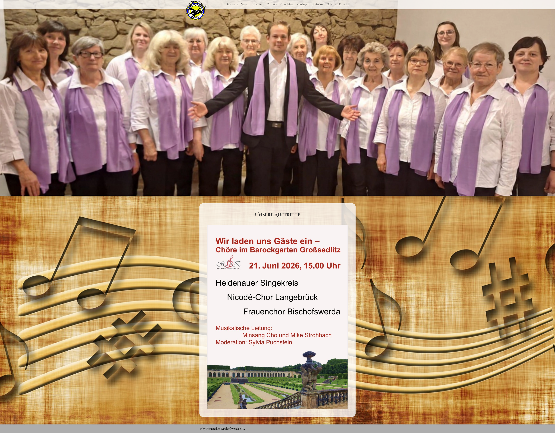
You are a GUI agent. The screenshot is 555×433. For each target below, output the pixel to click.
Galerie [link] (331, 4)
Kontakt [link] (344, 4)
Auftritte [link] (317, 4)
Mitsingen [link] (303, 4)
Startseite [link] (232, 4)
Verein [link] (245, 4)
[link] (196, 19)
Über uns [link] (257, 4)
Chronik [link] (272, 4)
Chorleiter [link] (286, 4)
